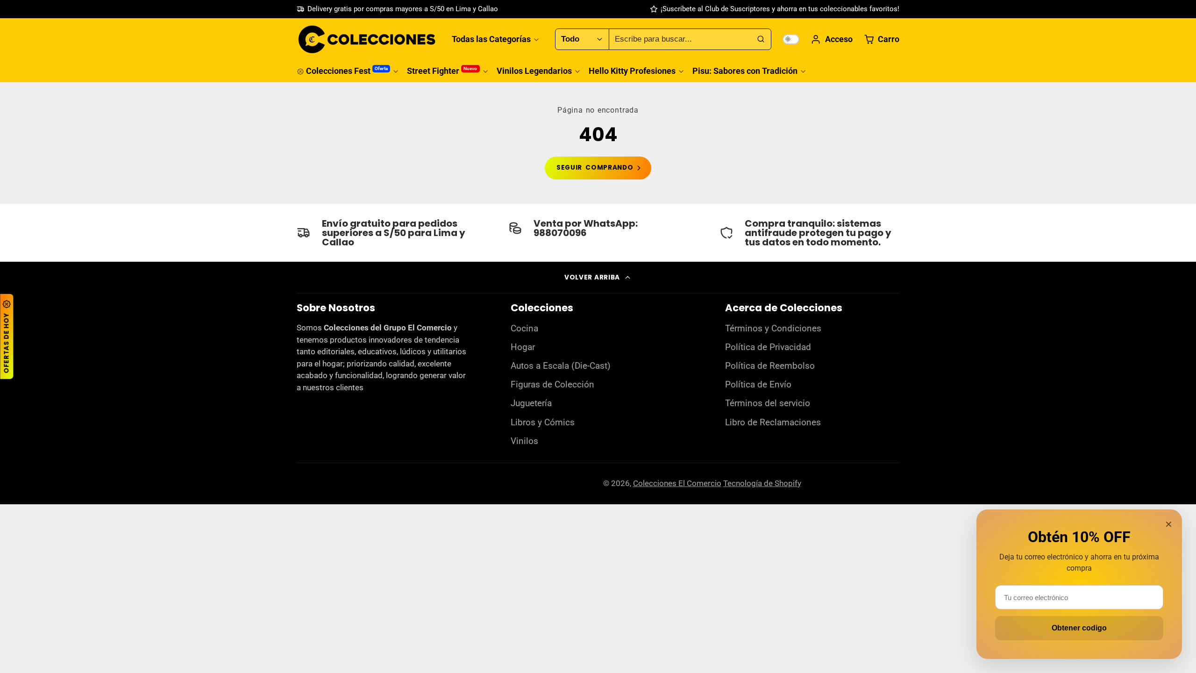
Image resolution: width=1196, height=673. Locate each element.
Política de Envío (758, 384)
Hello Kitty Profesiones (632, 71)
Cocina (524, 328)
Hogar (523, 347)
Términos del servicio (767, 403)
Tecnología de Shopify (762, 483)
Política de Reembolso (770, 366)
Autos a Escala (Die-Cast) (561, 366)
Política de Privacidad (768, 347)
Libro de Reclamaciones (773, 422)
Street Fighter (442, 71)
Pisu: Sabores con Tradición (744, 71)
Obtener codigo (1079, 628)
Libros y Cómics (543, 422)
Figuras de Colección (552, 384)
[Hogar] (367, 39)
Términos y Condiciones (773, 328)
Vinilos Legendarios (534, 71)
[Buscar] (760, 39)
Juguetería (531, 403)
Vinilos (524, 441)
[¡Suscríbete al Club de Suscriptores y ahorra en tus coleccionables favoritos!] (774, 9)
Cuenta (831, 39)
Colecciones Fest (347, 71)
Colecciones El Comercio (677, 483)
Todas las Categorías (491, 39)
